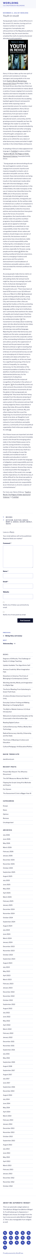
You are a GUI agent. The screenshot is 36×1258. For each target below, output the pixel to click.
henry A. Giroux (12, 522)
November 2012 (8, 1182)
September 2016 (9, 1087)
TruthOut (15, 497)
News (5, 810)
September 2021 (9, 1050)
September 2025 (9, 872)
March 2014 (7, 1116)
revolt (29, 522)
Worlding (10, 3)
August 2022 (7, 1008)
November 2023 (9, 951)
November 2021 (8, 1046)
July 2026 (6, 835)
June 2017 (6, 1083)
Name (5, 571)
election (18, 520)
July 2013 (6, 1149)
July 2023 (6, 967)
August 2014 (7, 1095)
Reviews (9, 517)
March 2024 (7, 938)
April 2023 (6, 975)
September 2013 (9, 1141)
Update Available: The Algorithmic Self (16, 665)
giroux (25, 520)
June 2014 (6, 1103)
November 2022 (8, 996)
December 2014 (8, 1091)
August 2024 (7, 926)
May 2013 (6, 1157)
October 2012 (8, 1186)
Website (6, 592)
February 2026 (8, 851)
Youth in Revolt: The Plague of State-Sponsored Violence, (17, 494)
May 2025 (6, 889)
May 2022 (6, 1021)
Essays (5, 806)
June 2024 (6, 934)
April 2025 (6, 893)
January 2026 (7, 856)
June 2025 (6, 884)
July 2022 (6, 1013)
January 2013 (7, 1174)
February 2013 (8, 1169)
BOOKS (5, 654)
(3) (21, 319)
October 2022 (8, 1000)
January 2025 (7, 905)
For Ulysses (7, 789)
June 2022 (6, 1017)
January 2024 (7, 942)
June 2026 (6, 839)
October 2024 (8, 918)
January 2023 (7, 988)
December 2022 (8, 992)
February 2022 (8, 1033)
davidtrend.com (8, 759)
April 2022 (6, 1025)
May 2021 (6, 1058)
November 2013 (8, 1132)
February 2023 (8, 984)
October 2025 (8, 868)
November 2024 (9, 913)
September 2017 (9, 1070)
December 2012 (8, 1178)
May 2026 (6, 843)
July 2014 (6, 1099)
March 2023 (7, 979)
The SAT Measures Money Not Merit (16, 778)
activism (9, 520)
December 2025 (9, 860)
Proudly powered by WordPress (13, 1253)
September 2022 (9, 1004)
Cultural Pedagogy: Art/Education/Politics (17, 747)
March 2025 (7, 897)
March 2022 (7, 1029)
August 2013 (7, 1145)
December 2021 (8, 1041)
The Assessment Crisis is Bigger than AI (17, 793)
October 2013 (8, 1136)
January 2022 (7, 1037)
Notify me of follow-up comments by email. (16, 606)
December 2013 (8, 1128)
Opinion (5, 814)
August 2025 (7, 876)
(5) (8, 410)
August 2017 (7, 1074)
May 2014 (6, 1108)
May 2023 (6, 971)
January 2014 (7, 1124)
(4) (12, 384)
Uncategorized (8, 822)
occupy (23, 522)
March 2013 (7, 1165)
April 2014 (6, 1112)
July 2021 (6, 1054)
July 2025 (6, 880)
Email (5, 582)
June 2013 (6, 1153)
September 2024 (9, 922)
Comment (7, 543)
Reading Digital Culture (11, 722)
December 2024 (9, 909)
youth (8, 524)
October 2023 (8, 955)
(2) (22, 294)
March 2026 (7, 847)
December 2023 (9, 946)
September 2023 (9, 959)
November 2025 (9, 864)
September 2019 (9, 1062)
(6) (10, 430)
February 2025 (8, 901)
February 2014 (8, 1120)
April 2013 (6, 1161)
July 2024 (6, 930)
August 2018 (7, 1066)
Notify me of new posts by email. (14, 615)
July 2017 (6, 1079)
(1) (19, 251)
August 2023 (7, 963)
